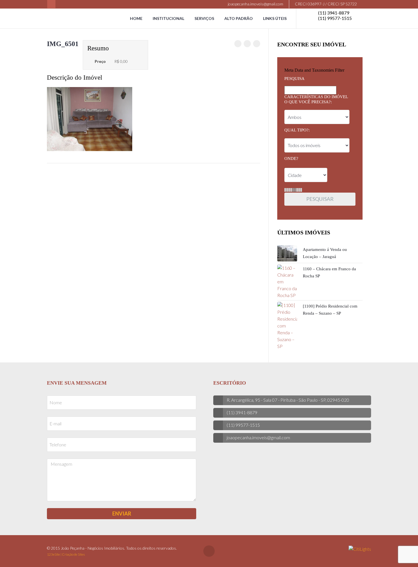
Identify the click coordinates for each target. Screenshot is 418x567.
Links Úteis (275, 18)
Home (136, 18)
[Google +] (256, 43)
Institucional (168, 18)
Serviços (204, 18)
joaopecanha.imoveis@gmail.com (255, 3)
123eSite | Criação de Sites (66, 554)
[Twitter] (247, 43)
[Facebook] (51, 4)
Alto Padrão (238, 18)
